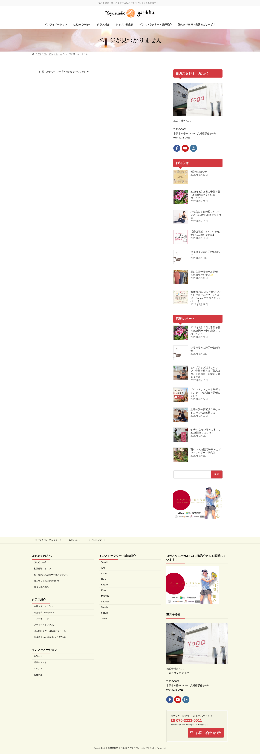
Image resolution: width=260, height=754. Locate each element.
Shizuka (105, 601)
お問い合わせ (75, 540)
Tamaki (104, 562)
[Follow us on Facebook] (176, 148)
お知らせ (38, 656)
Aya (103, 567)
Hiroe (103, 579)
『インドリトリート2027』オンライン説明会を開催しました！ (205, 392)
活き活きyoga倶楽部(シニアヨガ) (50, 637)
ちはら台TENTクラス (44, 612)
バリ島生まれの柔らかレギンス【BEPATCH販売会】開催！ (205, 214)
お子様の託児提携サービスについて (51, 574)
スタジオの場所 (41, 587)
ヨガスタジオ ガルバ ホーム (48, 540)
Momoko (105, 596)
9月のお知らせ (198, 171)
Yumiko (104, 618)
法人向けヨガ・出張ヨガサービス (50, 631)
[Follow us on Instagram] (193, 148)
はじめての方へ (41, 562)
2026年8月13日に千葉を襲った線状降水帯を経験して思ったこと (205, 194)
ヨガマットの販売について (46, 581)
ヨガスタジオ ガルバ (177, 672)
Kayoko (104, 584)
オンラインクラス (42, 618)
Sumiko (104, 607)
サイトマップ (95, 540)
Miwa (103, 590)
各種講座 (38, 674)
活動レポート (40, 662)
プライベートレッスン (44, 624)
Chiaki (104, 573)
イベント (38, 668)
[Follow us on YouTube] (185, 148)
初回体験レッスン (42, 568)
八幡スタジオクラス (43, 606)
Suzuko (104, 613)
